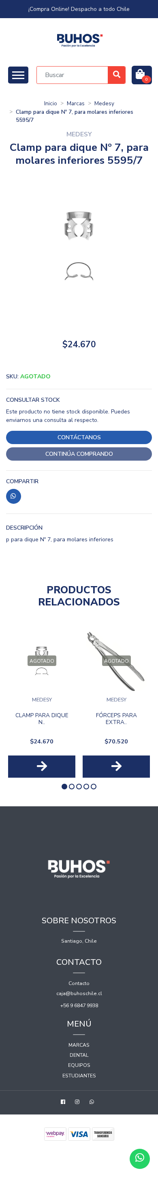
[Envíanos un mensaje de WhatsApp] (140, 1159)
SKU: (28, 376)
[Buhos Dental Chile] (80, 40)
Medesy (104, 103)
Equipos (79, 1065)
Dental (79, 1055)
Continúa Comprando (79, 454)
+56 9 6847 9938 (79, 1005)
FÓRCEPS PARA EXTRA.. (116, 719)
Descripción (24, 528)
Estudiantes (79, 1076)
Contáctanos (79, 437)
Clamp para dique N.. (41, 719)
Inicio (50, 103)
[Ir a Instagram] (78, 1103)
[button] (64, 786)
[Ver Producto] (41, 767)
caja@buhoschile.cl (79, 993)
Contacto (79, 983)
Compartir (22, 481)
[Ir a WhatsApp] (93, 1103)
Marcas (76, 103)
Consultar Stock (33, 400)
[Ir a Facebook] (64, 1103)
